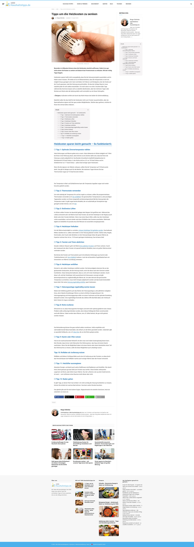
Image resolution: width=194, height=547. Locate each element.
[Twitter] (46, 83)
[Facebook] (46, 72)
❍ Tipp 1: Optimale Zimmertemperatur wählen (72, 115)
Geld (111, 4)
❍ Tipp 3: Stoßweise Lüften (67, 119)
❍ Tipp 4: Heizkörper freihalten (68, 121)
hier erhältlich (76, 197)
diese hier (76, 332)
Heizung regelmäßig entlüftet (76, 282)
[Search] (191, 4)
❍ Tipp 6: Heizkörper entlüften (68, 125)
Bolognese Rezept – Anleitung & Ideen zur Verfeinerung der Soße (108, 503)
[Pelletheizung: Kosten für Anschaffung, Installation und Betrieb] (83, 434)
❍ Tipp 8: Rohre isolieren (66, 129)
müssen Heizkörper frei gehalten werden (91, 230)
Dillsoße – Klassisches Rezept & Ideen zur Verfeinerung (108, 484)
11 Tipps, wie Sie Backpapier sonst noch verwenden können (89, 486)
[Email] (46, 86)
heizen (53, 402)
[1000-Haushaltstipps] (17, 3)
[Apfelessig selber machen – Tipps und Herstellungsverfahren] (109, 530)
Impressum (72, 544)
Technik (119, 4)
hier (75, 204)
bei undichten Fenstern (87, 246)
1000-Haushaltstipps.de (63, 544)
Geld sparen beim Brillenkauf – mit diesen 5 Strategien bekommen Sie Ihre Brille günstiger (61, 464)
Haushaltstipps (68, 4)
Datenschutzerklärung (81, 544)
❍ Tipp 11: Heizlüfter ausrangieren (69, 135)
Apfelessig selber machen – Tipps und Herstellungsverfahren (109, 522)
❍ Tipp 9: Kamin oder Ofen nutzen (69, 131)
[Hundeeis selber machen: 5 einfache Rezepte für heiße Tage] (79, 494)
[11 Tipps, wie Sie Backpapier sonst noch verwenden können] (79, 485)
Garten (105, 4)
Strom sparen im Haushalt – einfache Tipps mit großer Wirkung (103, 463)
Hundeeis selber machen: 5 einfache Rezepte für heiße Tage (90, 494)
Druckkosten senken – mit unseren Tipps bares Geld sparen (83, 462)
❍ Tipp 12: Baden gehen (66, 137)
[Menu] (3, 4)
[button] (59, 397)
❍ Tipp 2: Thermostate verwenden (69, 117)
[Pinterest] (46, 75)
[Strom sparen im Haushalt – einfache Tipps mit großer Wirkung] (104, 453)
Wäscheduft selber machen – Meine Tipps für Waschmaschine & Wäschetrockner (89, 511)
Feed (88, 544)
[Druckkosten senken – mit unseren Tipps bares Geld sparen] (83, 453)
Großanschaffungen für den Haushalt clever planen (60, 443)
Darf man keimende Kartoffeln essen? (90, 501)
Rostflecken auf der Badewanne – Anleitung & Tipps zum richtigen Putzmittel (131, 494)
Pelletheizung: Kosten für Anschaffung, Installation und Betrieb (82, 443)
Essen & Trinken (82, 4)
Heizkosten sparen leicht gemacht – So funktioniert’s (71, 112)
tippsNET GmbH (101, 544)
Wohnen (128, 4)
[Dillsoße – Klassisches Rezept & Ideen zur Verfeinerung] (109, 492)
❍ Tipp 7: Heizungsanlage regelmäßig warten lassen (74, 127)
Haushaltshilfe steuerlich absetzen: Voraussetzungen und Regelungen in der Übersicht (104, 443)
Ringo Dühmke (60, 18)
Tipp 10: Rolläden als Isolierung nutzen (70, 133)
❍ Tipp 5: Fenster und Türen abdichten (70, 123)
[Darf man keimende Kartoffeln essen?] (79, 502)
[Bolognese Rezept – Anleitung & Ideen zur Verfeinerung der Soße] (109, 511)
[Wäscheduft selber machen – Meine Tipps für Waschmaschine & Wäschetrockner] (79, 510)
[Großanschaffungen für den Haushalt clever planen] (61, 434)
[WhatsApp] (46, 79)
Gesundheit (95, 4)
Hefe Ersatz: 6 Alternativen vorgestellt (132, 497)
